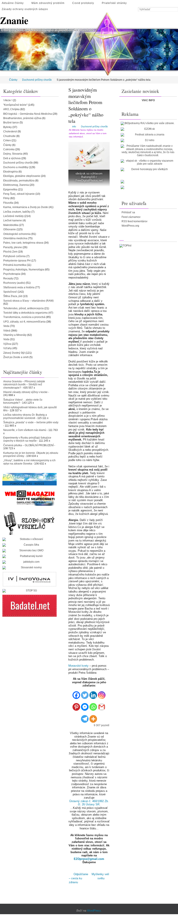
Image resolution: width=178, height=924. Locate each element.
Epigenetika (10, 189)
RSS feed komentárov (134, 221)
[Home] (3, 79)
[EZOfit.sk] (148, 129)
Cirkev (7, 140)
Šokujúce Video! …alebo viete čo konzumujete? (22, 401)
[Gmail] (101, 705)
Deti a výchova (12, 158)
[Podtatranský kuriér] (29, 556)
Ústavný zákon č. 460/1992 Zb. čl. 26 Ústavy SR (89, 802)
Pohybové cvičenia (14, 256)
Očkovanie (9, 229)
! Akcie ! (7, 100)
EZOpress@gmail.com (89, 859)
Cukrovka (9, 149)
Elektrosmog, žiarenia (16, 184)
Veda (6, 326)
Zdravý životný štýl (14, 352)
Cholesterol (10, 131)
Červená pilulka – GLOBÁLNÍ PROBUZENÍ (28, 445)
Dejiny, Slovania (12, 153)
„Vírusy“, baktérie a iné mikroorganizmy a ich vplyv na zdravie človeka (29, 462)
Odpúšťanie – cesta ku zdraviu (78, 877)
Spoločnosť (10, 291)
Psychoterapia (11, 273)
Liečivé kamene (12, 220)
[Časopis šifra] (29, 545)
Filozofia (8, 202)
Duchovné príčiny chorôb (37, 79)
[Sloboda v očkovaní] (29, 539)
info (74, 126)
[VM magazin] (29, 498)
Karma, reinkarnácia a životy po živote (25, 207)
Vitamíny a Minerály (14, 334)
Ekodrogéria (10, 171)
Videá (6, 330)
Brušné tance (11, 122)
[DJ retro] (148, 140)
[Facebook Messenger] (85, 705)
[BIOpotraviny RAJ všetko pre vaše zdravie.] (148, 123)
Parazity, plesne (12, 247)
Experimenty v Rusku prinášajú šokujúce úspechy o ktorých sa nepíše (27, 439)
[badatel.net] (29, 606)
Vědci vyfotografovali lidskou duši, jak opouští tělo (30, 409)
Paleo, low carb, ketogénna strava (23, 242)
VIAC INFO (148, 100)
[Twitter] (85, 693)
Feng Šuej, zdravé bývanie (19, 193)
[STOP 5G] (29, 591)
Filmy (6, 198)
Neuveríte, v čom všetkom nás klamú (24, 430)
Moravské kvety (78, 665)
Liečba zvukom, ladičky (17, 211)
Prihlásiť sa (128, 212)
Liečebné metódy (13, 216)
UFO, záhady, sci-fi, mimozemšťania (24, 321)
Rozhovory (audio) (14, 282)
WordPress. (94, 908)
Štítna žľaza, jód (12, 296)
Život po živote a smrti (16, 357)
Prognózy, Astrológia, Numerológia (23, 269)
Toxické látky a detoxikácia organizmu (25, 312)
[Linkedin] (93, 693)
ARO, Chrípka (11, 109)
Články (13, 79)
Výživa (7, 343)
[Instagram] (101, 693)
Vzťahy (7, 348)
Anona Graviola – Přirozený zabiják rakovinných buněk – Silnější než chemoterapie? (24, 384)
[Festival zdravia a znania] (148, 135)
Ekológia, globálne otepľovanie (21, 176)
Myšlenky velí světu (100, 875)
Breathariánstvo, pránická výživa (22, 118)
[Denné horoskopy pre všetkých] (148, 169)
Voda (6, 339)
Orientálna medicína (15, 238)
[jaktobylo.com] (29, 562)
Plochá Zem (10, 251)
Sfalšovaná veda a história (19, 287)
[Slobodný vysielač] (29, 522)
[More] (93, 717)
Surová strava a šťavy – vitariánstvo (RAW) (28, 300)
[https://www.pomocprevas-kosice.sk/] (29, 479)
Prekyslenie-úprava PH (17, 260)
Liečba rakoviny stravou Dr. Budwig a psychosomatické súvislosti (25, 416)
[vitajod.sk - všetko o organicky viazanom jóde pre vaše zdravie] (148, 162)
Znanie (14, 20)
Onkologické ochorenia (17, 234)
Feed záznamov (131, 217)
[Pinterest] (76, 705)
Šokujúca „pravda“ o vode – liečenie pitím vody (30, 422)
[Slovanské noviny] (29, 567)
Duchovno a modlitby (15, 167)
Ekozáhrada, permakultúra (19, 180)
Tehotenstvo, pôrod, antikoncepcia (23, 308)
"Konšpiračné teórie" (15, 104)
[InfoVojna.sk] (29, 579)
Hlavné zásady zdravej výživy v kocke (25, 392)
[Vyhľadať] (176, 9)
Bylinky (7, 127)
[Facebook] (76, 693)
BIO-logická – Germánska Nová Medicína (27, 113)
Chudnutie (9, 136)
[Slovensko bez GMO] (29, 550)
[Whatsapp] (93, 705)
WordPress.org (130, 225)
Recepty (8, 278)
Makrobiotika (10, 225)
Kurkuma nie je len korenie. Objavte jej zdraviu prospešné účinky (30, 454)
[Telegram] (85, 717)
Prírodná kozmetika (14, 264)
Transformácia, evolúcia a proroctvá (24, 317)
